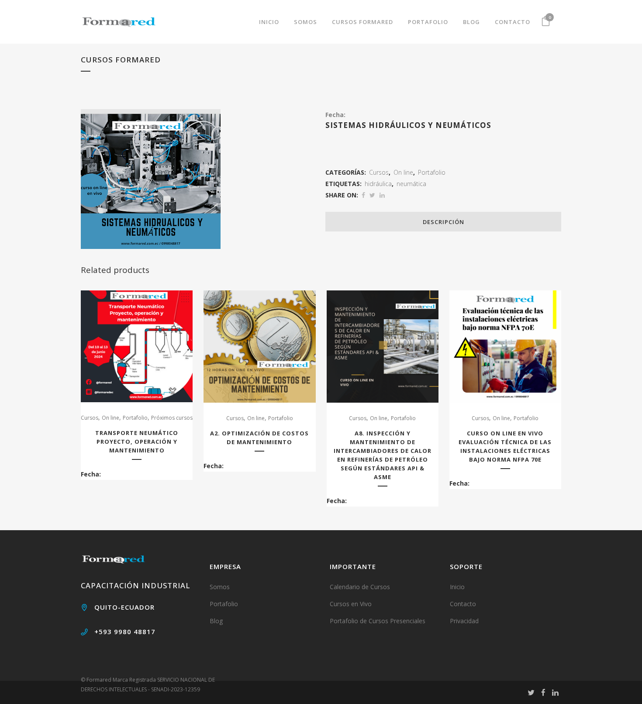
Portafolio (431, 172)
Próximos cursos (172, 417)
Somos (220, 587)
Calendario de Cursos (360, 587)
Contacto (463, 604)
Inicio (457, 587)
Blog (216, 621)
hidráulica (378, 183)
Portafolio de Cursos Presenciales (377, 621)
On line (403, 172)
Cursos (379, 172)
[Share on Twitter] (372, 195)
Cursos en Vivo (351, 604)
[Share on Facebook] (363, 195)
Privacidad (464, 621)
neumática (411, 183)
